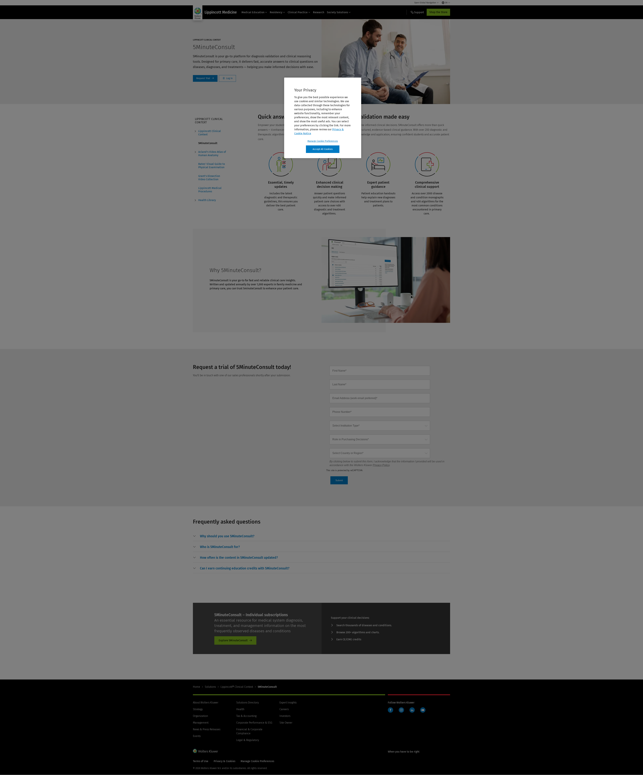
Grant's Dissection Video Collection (209, 177)
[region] (322, 118)
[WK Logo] (205, 751)
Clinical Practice (298, 12)
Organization (200, 716)
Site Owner (285, 722)
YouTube (422, 710)
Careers (284, 709)
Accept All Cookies (323, 149)
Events (197, 736)
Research (318, 12)
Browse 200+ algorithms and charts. (357, 632)
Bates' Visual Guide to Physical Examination (211, 165)
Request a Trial (205, 78)
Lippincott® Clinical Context (237, 686)
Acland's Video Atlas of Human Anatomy (212, 153)
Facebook (390, 710)
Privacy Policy (381, 465)
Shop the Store (438, 12)
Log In (227, 78)
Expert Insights (288, 702)
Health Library (207, 200)
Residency (276, 12)
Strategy (198, 709)
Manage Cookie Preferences (322, 141)
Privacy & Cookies (224, 761)
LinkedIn (412, 710)
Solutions (210, 686)
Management (200, 722)
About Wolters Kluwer (205, 702)
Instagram (401, 710)
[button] (227, 536)
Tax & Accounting (246, 716)
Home (196, 686)
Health (240, 709)
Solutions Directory (247, 702)
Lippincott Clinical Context (209, 133)
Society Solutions (337, 12)
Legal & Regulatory (247, 740)
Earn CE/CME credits (348, 639)
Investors (284, 716)
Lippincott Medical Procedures (210, 189)
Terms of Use (200, 761)
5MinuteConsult (207, 143)
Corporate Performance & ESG (254, 722)
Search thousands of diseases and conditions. (364, 625)
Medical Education (252, 12)
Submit (339, 480)
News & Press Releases (206, 729)
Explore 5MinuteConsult (233, 640)
